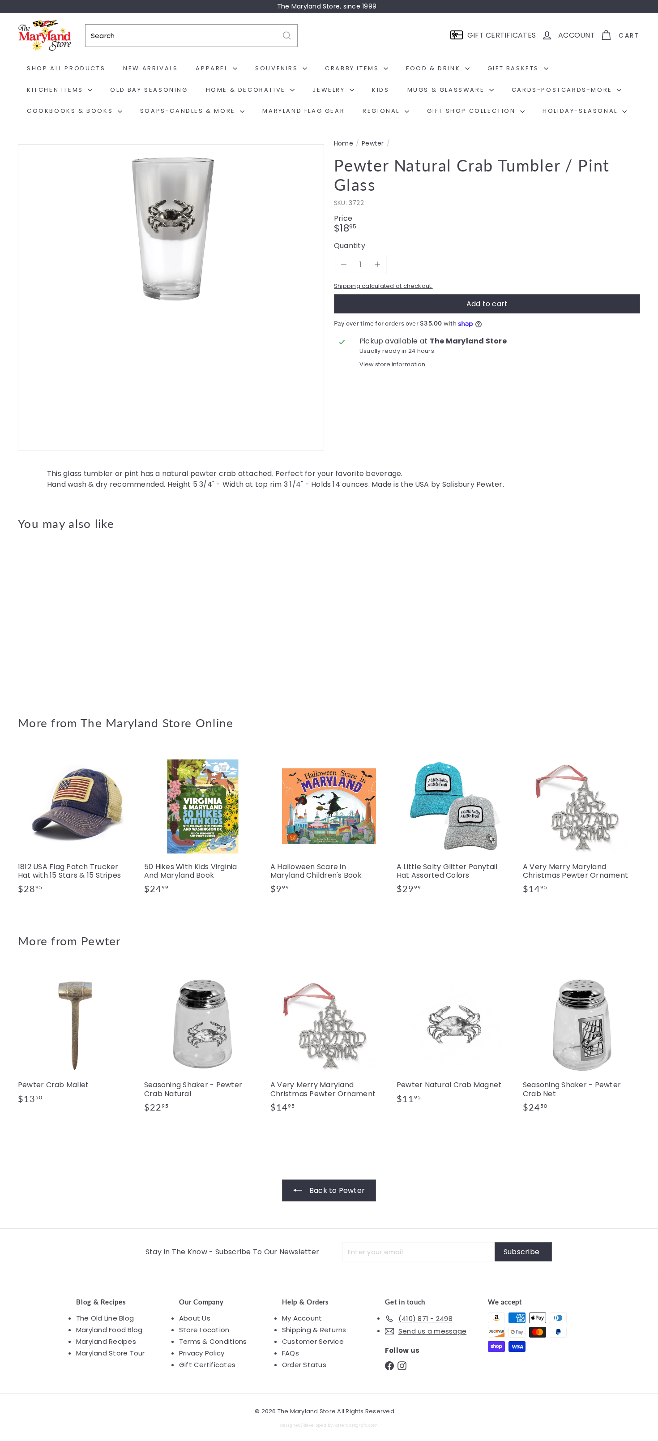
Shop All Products (66, 68)
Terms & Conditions (213, 1341)
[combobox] (191, 35)
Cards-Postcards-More (563, 90)
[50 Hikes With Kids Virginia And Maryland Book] (202, 825)
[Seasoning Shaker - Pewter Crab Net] (581, 1043)
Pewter (373, 143)
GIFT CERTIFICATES (501, 35)
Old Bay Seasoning (149, 90)
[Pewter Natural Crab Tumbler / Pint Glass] (66, 617)
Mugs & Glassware (447, 90)
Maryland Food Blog (109, 1329)
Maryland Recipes (106, 1341)
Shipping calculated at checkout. (383, 286)
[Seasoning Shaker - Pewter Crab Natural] (202, 1043)
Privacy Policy (201, 1353)
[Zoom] (171, 297)
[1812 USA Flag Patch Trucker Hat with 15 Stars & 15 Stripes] (76, 825)
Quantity (349, 245)
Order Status (304, 1364)
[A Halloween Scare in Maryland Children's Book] (329, 825)
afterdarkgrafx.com (356, 1425)
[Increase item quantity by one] (377, 264)
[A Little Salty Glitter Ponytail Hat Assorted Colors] (455, 825)
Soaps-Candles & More (189, 111)
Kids (380, 90)
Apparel (213, 68)
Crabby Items (353, 68)
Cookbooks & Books (71, 111)
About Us (194, 1318)
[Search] (287, 35)
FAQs (290, 1353)
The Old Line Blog (105, 1318)
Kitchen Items (56, 90)
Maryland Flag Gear (303, 111)
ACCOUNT (576, 35)
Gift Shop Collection (472, 111)
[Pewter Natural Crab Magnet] (455, 1039)
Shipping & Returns (314, 1329)
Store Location (204, 1329)
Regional (382, 111)
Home (343, 143)
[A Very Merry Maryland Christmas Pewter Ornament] (581, 825)
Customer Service (313, 1341)
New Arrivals (150, 68)
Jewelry (329, 90)
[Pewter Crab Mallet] (76, 1039)
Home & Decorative (247, 90)
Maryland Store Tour (110, 1353)
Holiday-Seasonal (581, 111)
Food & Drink (434, 68)
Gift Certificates (207, 1364)
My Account (302, 1318)
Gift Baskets (514, 68)
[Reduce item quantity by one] (343, 264)
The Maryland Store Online (157, 723)
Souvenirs (277, 68)
